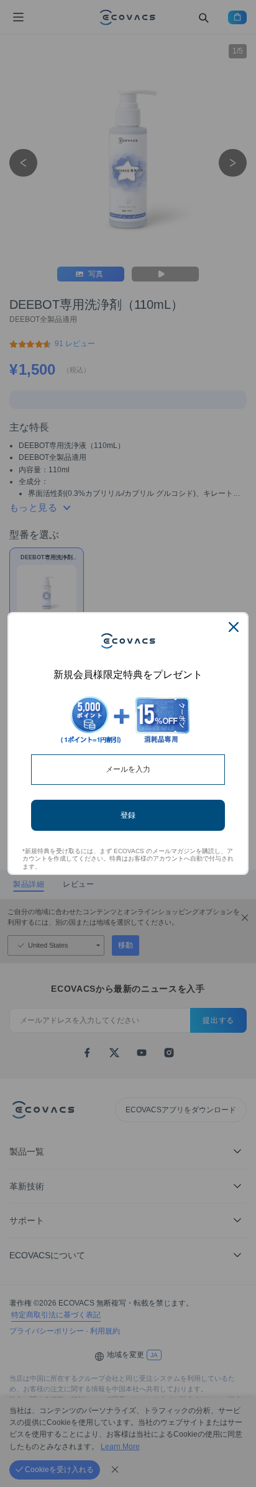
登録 (128, 815)
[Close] (234, 627)
